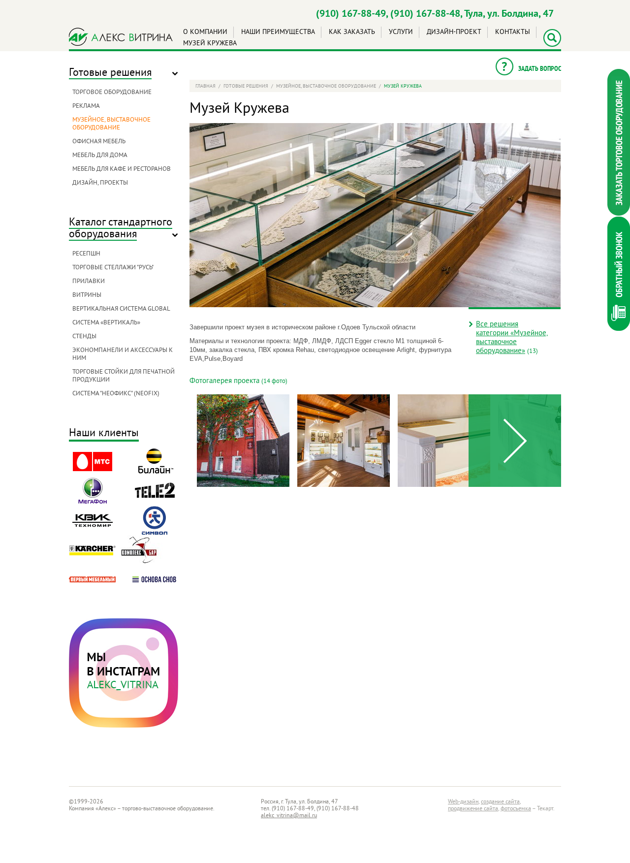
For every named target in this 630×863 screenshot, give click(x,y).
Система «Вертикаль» (106, 323)
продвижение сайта (473, 809)
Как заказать (352, 32)
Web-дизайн (463, 802)
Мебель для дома (99, 156)
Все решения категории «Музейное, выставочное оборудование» (512, 338)
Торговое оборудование (112, 92)
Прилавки (88, 282)
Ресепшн (86, 254)
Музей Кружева (210, 43)
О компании (205, 32)
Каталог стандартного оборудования (120, 228)
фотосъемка (516, 809)
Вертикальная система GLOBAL (121, 309)
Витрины (86, 295)
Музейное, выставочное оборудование (111, 124)
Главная (205, 86)
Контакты (512, 32)
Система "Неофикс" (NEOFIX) (115, 394)
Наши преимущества (278, 32)
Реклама (86, 106)
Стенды (84, 337)
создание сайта (500, 802)
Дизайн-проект (454, 32)
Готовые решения (110, 73)
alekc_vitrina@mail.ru (289, 816)
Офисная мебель (99, 142)
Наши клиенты (104, 434)
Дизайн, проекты (100, 183)
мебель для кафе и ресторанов (121, 169)
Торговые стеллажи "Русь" (113, 268)
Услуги (401, 32)
